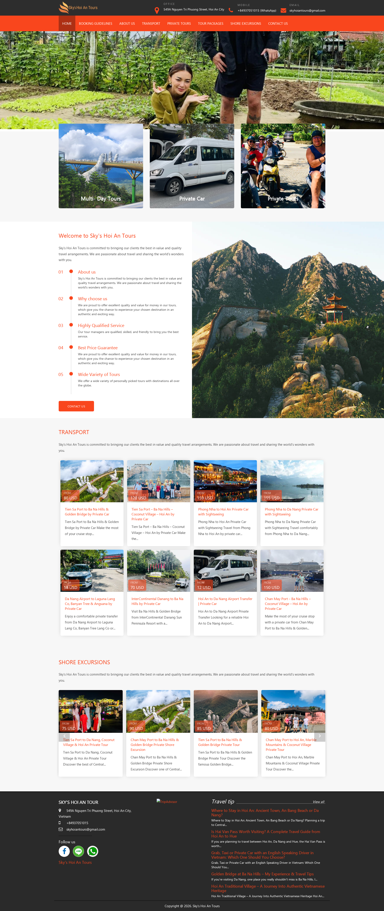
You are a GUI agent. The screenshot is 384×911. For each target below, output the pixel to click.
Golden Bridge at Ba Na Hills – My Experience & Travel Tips (262, 874)
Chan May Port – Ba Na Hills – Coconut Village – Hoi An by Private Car (288, 603)
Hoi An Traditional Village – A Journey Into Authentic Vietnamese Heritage (268, 888)
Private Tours (179, 23)
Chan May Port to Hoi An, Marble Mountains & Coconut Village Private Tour (223, 744)
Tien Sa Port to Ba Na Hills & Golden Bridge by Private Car (87, 511)
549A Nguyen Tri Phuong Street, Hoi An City (194, 9)
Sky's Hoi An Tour (78, 802)
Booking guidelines (95, 23)
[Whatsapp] (92, 851)
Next (378, 81)
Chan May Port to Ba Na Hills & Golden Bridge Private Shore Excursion (87, 744)
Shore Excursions (245, 23)
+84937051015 (77, 823)
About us (127, 23)
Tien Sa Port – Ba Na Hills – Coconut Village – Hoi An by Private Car (153, 514)
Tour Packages (210, 23)
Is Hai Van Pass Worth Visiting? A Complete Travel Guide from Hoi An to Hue (265, 833)
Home (67, 23)
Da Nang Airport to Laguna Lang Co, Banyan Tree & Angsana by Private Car (90, 603)
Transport (151, 23)
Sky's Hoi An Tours (75, 862)
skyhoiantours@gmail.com (307, 10)
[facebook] (64, 851)
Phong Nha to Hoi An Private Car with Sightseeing (223, 511)
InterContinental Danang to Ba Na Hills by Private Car (157, 601)
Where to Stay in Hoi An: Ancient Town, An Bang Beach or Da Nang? (265, 812)
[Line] (78, 851)
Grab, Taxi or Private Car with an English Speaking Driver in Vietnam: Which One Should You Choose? (262, 854)
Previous (5, 81)
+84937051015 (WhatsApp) (257, 10)
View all (318, 801)
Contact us (278, 23)
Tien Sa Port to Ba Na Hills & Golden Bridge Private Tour (152, 742)
